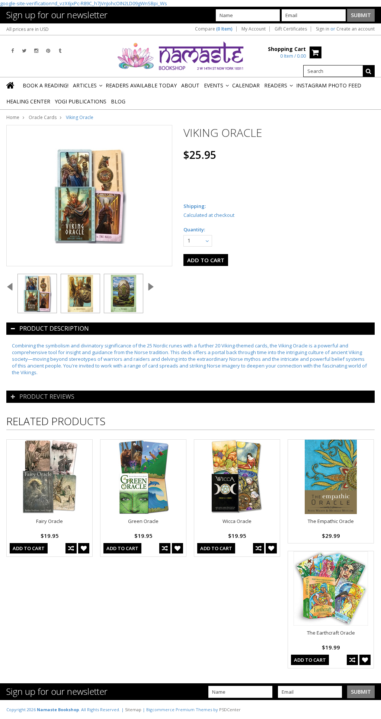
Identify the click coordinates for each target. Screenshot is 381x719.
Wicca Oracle (237, 521)
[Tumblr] (60, 50)
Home (12, 117)
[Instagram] (36, 50)
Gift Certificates (291, 29)
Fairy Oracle (49, 521)
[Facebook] (12, 50)
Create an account (355, 29)
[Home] (10, 85)
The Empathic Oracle (331, 521)
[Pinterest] (48, 50)
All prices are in (27, 29)
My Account (253, 29)
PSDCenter (230, 709)
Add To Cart (29, 548)
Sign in (322, 29)
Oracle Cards (43, 117)
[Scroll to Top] (369, 709)
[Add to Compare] (71, 548)
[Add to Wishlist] (83, 548)
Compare (214, 29)
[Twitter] (24, 50)
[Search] (369, 71)
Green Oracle (143, 521)
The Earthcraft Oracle (331, 632)
